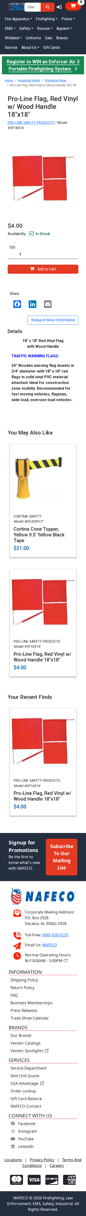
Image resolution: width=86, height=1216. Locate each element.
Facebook (27, 1123)
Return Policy (22, 987)
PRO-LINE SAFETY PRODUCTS (31, 123)
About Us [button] (29, 47)
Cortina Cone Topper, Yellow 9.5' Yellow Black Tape (39, 534)
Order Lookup (23, 1091)
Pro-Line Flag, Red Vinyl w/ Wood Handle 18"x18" (42, 657)
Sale (48, 38)
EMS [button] (9, 28)
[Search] (47, 7)
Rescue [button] (43, 28)
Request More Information (52, 320)
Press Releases (24, 1010)
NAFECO (49, 945)
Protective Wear (55, 80)
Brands (62, 38)
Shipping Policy (24, 980)
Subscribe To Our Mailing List (61, 857)
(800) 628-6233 (55, 935)
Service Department (29, 1068)
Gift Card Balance (26, 1098)
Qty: (13, 247)
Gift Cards (51, 47)
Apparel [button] (62, 28)
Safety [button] (24, 28)
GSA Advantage (24, 1083)
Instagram (27, 1131)
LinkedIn (26, 1146)
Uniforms (33, 38)
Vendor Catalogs (26, 1043)
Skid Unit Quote (25, 1075)
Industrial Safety (29, 80)
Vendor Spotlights (27, 1050)
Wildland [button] (12, 38)
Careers (57, 1165)
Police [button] (66, 19)
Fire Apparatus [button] (17, 19)
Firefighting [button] (45, 19)
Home (9, 80)
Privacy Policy (42, 1159)
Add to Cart (46, 269)
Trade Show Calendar (30, 1018)
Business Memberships (32, 1002)
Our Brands (21, 1035)
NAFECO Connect (26, 1106)
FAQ (14, 995)
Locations (13, 1159)
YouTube (26, 1138)
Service (11, 47)
